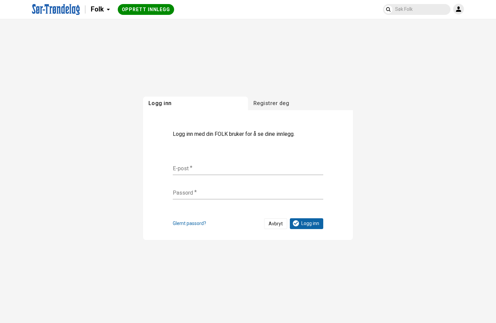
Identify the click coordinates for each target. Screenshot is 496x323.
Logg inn (310, 223)
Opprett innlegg (146, 9)
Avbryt (276, 223)
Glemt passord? (189, 223)
